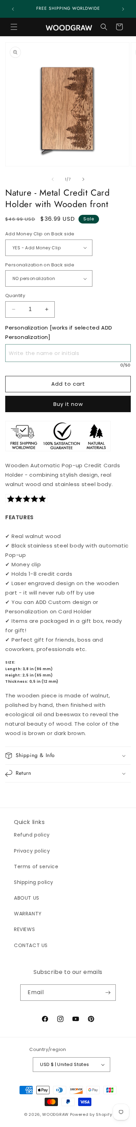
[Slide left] (52, 179)
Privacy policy (32, 850)
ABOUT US (26, 897)
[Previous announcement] (13, 9)
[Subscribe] (107, 992)
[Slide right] (83, 179)
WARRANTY (28, 913)
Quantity (15, 295)
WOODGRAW (55, 1114)
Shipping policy (33, 882)
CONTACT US (31, 945)
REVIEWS (24, 929)
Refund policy (32, 834)
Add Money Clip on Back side (40, 233)
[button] (14, 27)
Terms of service (36, 866)
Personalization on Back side (39, 265)
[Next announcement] (123, 9)
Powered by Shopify (91, 1114)
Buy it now (68, 404)
